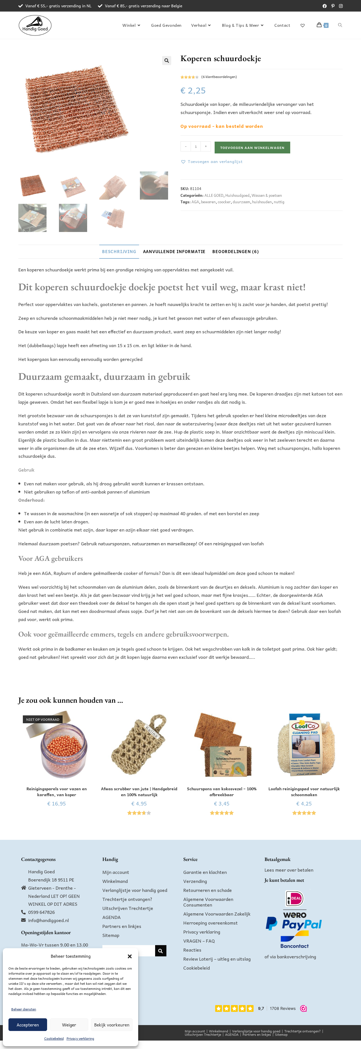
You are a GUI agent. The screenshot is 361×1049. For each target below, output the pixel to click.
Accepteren (28, 1024)
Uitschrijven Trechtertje (127, 908)
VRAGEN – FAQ (199, 940)
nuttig (279, 202)
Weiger (69, 1024)
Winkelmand (115, 881)
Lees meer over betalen (289, 869)
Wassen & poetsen (267, 195)
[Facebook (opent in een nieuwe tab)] (324, 6)
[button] (130, 956)
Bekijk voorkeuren (111, 1024)
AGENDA (111, 917)
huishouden (262, 202)
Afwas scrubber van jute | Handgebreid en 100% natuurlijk (139, 792)
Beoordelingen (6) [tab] (235, 251)
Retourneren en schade (207, 890)
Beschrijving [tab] (119, 251)
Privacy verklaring (80, 1038)
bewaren (208, 202)
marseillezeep (181, 543)
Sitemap (110, 935)
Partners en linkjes (121, 926)
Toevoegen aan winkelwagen (252, 147)
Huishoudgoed (237, 195)
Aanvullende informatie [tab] (174, 251)
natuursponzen (113, 543)
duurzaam (241, 202)
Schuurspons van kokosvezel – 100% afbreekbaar (222, 792)
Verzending (195, 881)
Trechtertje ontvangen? (127, 899)
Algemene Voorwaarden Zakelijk (216, 913)
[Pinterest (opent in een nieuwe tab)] (333, 6)
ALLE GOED (213, 195)
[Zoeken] (160, 950)
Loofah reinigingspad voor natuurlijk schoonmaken (304, 792)
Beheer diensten (23, 1009)
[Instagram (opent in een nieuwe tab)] (340, 6)
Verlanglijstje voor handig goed (134, 890)
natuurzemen (146, 543)
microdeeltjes (292, 415)
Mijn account (115, 872)
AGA (195, 202)
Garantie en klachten (205, 872)
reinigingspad (226, 543)
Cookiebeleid (54, 1038)
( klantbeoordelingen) (219, 76)
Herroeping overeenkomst (210, 922)
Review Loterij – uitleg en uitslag (217, 958)
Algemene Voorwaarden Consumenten (208, 901)
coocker (224, 202)
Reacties (192, 949)
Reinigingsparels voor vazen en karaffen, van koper (57, 792)
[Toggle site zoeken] (340, 25)
